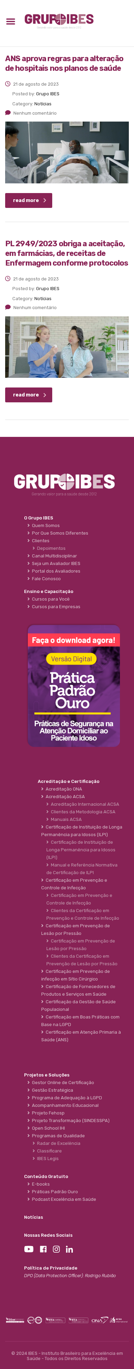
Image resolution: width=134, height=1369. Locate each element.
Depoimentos (50, 548)
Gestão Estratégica (51, 1090)
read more (26, 200)
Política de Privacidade (50, 1268)
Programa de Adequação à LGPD (66, 1097)
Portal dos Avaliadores (55, 571)
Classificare (48, 1150)
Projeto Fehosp (47, 1113)
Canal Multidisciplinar (53, 555)
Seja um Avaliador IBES (55, 563)
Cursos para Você (50, 599)
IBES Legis (47, 1158)
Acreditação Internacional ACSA (84, 804)
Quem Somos (45, 525)
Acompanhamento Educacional (64, 1105)
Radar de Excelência (57, 1143)
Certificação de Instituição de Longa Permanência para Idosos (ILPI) (80, 850)
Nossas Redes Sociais (48, 1235)
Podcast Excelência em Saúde (63, 1199)
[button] (10, 21)
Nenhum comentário (35, 113)
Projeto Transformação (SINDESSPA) (70, 1120)
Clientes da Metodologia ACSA (82, 811)
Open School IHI (47, 1128)
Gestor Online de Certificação (62, 1082)
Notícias (33, 1217)
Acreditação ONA (63, 789)
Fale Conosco (45, 578)
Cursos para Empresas (55, 606)
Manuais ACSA (65, 819)
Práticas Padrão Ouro (54, 1191)
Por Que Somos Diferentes (59, 533)
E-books (40, 1184)
